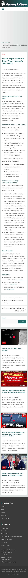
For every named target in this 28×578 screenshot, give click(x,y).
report (4, 103)
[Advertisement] (14, 27)
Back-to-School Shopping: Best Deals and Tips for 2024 (13, 309)
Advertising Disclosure (7, 539)
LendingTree (13, 284)
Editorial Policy (5, 545)
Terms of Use (4, 534)
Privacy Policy (5, 528)
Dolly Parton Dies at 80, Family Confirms (12, 349)
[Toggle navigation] (3, 9)
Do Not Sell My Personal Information (11, 536)
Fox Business (10, 289)
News (3, 54)
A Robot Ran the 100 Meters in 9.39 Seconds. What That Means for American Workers (13, 434)
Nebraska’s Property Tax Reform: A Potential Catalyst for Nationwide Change (13, 300)
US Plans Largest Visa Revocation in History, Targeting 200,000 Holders (13, 391)
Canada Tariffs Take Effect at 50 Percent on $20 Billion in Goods (12, 474)
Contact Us (4, 531)
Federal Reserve (18, 280)
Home (2, 506)
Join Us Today (5, 518)
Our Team (4, 542)
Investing (3, 515)
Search (4, 318)
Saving (3, 512)
